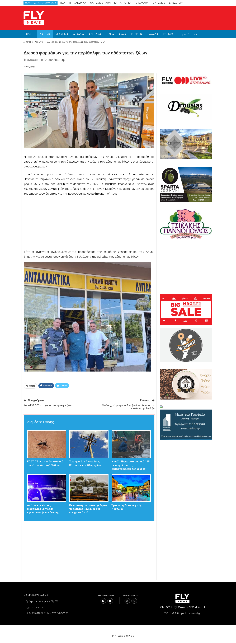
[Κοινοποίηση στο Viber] (127, 601)
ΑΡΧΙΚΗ (30, 34)
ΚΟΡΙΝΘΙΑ (137, 34)
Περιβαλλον (141, 2)
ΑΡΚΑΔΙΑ (78, 34)
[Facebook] (103, 601)
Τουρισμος (158, 2)
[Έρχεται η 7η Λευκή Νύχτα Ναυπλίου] (131, 488)
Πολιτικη (65, 2)
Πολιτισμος (96, 2)
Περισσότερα (176, 2)
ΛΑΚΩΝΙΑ (44, 34)
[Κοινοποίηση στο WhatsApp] (134, 601)
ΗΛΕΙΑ (110, 34)
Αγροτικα (125, 2)
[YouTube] (110, 601)
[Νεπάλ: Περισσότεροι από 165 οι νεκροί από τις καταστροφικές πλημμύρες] (131, 444)
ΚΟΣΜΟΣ (168, 34)
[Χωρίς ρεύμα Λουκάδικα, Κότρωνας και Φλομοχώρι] (89, 444)
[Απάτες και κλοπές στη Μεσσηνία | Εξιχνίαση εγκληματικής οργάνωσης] (47, 488)
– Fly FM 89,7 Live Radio (36, 595)
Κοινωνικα (79, 2)
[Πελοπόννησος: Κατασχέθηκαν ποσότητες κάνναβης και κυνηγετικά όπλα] (89, 488)
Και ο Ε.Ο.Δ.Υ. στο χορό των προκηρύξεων (48, 405)
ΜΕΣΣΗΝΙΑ (62, 34)
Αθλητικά (111, 2)
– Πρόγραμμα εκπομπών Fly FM (40, 601)
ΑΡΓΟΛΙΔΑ (95, 34)
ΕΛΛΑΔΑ (153, 34)
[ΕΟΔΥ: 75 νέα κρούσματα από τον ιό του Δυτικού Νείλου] (47, 444)
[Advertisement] (151, 17)
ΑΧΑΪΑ (122, 34)
